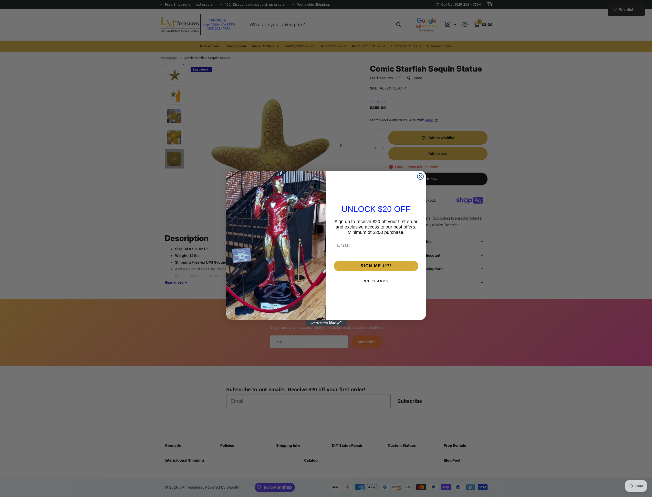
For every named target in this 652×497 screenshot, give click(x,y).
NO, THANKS (376, 281)
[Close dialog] (420, 176)
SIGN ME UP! (375, 266)
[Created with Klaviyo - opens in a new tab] (326, 323)
